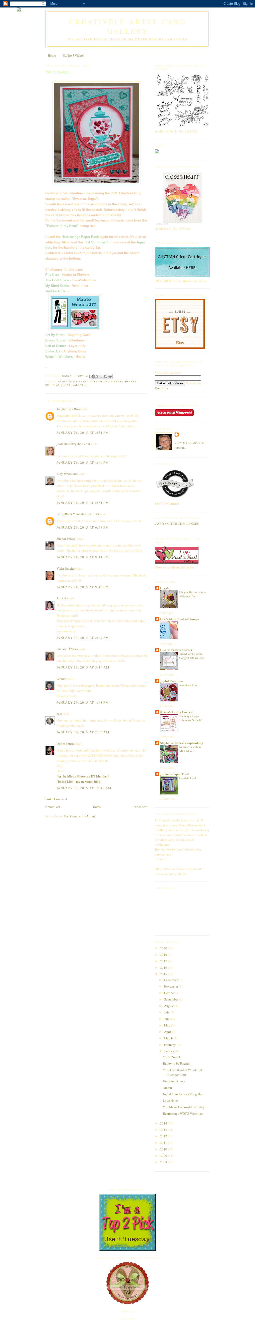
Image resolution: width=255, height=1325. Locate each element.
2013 (164, 1129)
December (171, 980)
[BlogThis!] (95, 376)
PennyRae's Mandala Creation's (78, 514)
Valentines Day (188, 685)
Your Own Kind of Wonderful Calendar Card (182, 1072)
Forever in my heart (106, 381)
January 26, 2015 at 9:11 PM (83, 557)
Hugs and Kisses (174, 1081)
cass (59, 713)
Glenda (61, 678)
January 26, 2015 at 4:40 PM (83, 462)
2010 (164, 1149)
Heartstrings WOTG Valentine (183, 1113)
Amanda (62, 598)
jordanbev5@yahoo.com (73, 444)
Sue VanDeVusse (68, 649)
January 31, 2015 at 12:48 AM (84, 788)
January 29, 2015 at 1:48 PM (83, 702)
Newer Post (52, 806)
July (167, 1012)
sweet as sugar (57, 385)
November (171, 986)
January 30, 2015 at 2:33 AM (83, 732)
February (170, 1044)
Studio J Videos (73, 55)
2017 (164, 961)
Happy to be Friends (176, 1063)
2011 (164, 1142)
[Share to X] (100, 376)
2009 (164, 1155)
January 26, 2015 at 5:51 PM (83, 502)
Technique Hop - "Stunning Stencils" (190, 718)
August (169, 1005)
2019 (164, 954)
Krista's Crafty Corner (176, 711)
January (169, 1051)
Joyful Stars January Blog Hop (183, 1094)
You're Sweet (171, 1057)
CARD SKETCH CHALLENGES (177, 523)
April (168, 1031)
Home (52, 55)
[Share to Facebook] (105, 376)
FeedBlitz (161, 388)
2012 (164, 1136)
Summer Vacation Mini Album (190, 749)
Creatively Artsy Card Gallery (127, 26)
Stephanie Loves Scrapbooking (181, 742)
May (167, 1025)
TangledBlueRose (69, 409)
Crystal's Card (187, 778)
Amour (167, 1087)
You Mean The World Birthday (183, 1107)
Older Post (140, 806)
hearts (130, 381)
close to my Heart (73, 381)
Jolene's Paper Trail (174, 774)
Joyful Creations (171, 680)
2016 (164, 967)
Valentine (80, 385)
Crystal (165, 587)
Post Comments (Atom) (79, 816)
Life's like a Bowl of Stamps (179, 618)
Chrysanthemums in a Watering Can (192, 594)
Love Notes (170, 1100)
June (167, 1018)
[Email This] (91, 376)
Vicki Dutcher (66, 568)
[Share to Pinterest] (110, 376)
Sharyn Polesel (66, 538)
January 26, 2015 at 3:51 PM (83, 432)
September (171, 999)
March (169, 1038)
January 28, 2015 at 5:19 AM (83, 667)
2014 (164, 1123)
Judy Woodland (67, 473)
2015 (164, 974)
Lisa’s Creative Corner (176, 649)
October (170, 993)
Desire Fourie (65, 743)
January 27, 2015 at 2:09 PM (83, 637)
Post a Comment (56, 799)
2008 (164, 1162)
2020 (164, 948)
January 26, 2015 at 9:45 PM (83, 587)
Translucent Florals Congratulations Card (191, 656)
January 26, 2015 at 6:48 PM (83, 527)
